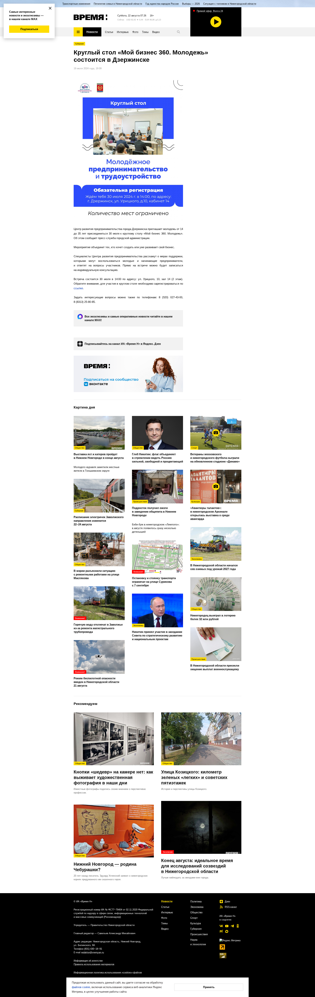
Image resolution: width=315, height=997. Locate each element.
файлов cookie (81, 987)
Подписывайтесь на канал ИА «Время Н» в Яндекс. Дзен (123, 343)
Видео (165, 928)
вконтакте (221, 926)
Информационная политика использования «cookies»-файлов (108, 972)
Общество (196, 912)
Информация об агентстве (88, 960)
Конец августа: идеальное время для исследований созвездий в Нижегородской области (197, 862)
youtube (227, 926)
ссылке (78, 288)
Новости (166, 901)
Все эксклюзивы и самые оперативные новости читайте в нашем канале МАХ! (128, 318)
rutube (221, 931)
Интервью (167, 912)
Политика (196, 901)
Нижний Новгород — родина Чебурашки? (105, 863)
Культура (195, 923)
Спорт (194, 917)
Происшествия (199, 934)
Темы (164, 923)
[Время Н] (90, 17)
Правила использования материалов (94, 964)
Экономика (196, 906)
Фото (164, 917)
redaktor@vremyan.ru (92, 952)
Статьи (165, 906)
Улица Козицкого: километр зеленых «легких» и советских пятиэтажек (194, 773)
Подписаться (29, 29)
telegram (232, 926)
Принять (209, 987)
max (227, 931)
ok (238, 926)
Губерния (79, 44)
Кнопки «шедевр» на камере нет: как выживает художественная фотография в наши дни (113, 773)
